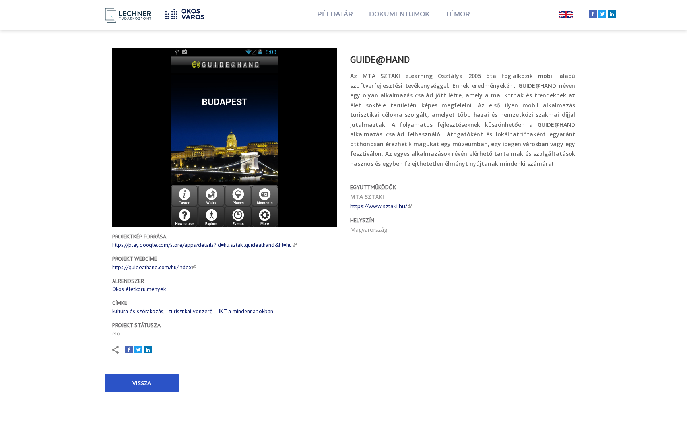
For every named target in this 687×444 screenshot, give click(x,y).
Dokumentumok (399, 14)
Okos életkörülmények (139, 289)
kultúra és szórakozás (137, 311)
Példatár (335, 14)
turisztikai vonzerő (191, 311)
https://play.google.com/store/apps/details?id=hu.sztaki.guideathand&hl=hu (202, 244)
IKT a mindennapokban (246, 311)
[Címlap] (187, 13)
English (566, 15)
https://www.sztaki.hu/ (378, 206)
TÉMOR (458, 14)
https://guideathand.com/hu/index (152, 267)
